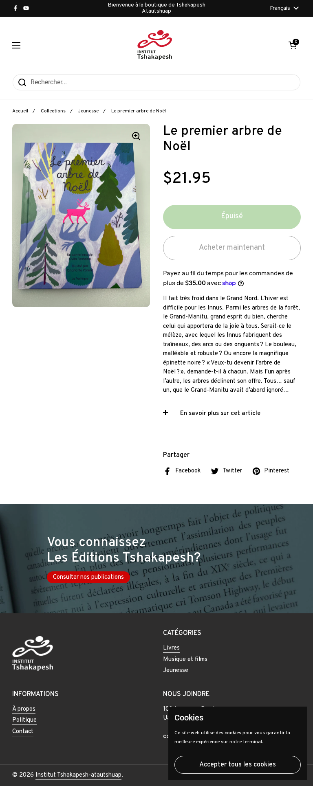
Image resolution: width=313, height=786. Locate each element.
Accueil (20, 111)
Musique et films (185, 659)
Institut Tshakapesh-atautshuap (78, 775)
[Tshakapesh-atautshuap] (154, 45)
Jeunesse (88, 111)
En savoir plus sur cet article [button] (220, 413)
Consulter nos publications (88, 577)
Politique (24, 720)
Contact (22, 732)
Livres (171, 648)
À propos (23, 709)
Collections (53, 111)
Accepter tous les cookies (237, 765)
